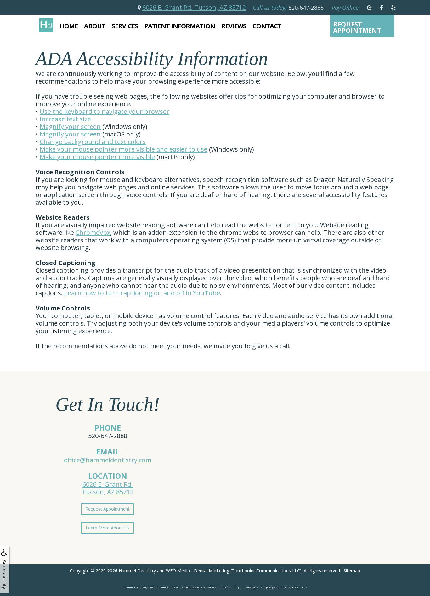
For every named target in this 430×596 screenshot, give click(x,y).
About (94, 26)
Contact (266, 26)
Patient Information (179, 26)
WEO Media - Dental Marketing (197, 571)
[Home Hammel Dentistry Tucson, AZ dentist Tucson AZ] (46, 25)
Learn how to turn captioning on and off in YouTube (142, 293)
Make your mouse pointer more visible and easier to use (123, 149)
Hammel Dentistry (137, 571)
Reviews (233, 26)
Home (68, 26)
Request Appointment (357, 27)
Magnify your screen (70, 126)
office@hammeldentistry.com (107, 460)
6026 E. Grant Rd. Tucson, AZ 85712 (194, 7)
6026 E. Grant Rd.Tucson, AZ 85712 (107, 488)
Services (125, 26)
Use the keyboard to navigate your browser (104, 111)
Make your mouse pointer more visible (97, 157)
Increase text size (65, 119)
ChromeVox (93, 232)
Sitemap (351, 571)
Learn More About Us (108, 528)
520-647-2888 (107, 435)
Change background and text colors (93, 141)
